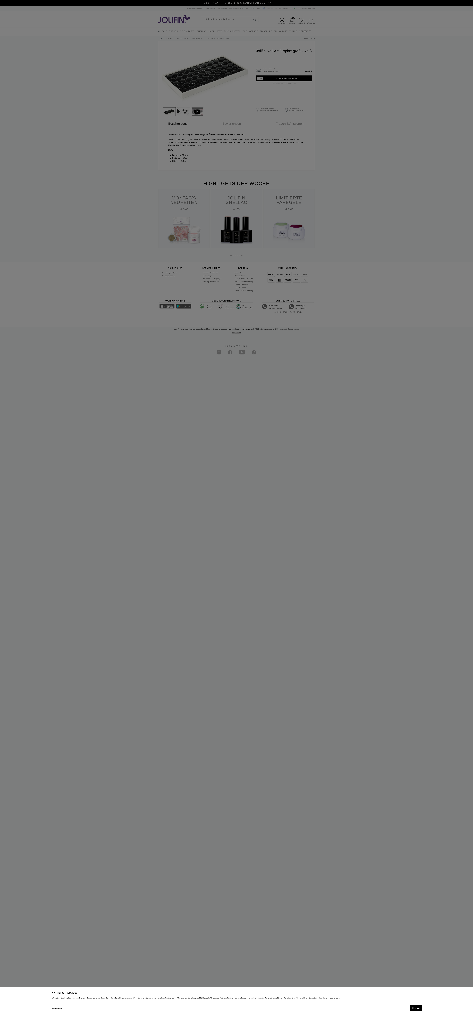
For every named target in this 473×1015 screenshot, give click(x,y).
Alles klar (416, 1008)
